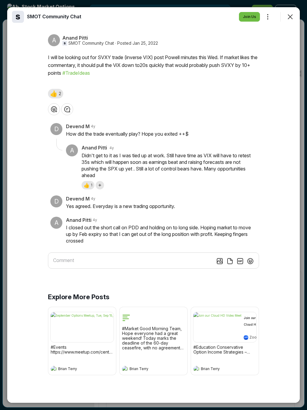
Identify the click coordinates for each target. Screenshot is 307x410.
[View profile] (54, 369)
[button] (55, 93)
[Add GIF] (240, 261)
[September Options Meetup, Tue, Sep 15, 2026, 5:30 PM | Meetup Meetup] (82, 327)
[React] (54, 109)
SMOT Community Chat (91, 43)
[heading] (76, 369)
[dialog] (153, 205)
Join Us (249, 16)
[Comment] (67, 109)
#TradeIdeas (76, 73)
